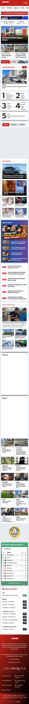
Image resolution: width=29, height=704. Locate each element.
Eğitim (18, 466)
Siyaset (16, 8)
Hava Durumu (7, 675)
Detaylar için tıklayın (14, 583)
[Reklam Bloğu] (14, 17)
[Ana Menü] (26, 3)
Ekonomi (5, 466)
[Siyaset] (26, 355)
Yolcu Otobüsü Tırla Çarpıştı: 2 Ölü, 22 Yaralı (10, 107)
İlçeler (4, 398)
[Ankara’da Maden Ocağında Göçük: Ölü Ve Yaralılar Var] (21, 442)
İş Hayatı (19, 695)
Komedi (11, 697)
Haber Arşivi (7, 690)
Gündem (9, 8)
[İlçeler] (26, 398)
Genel (3, 8)
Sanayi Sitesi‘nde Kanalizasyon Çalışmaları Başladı (7, 520)
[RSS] (24, 668)
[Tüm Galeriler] (26, 161)
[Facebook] (4, 668)
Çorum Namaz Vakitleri (19, 676)
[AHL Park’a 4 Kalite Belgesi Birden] (21, 512)
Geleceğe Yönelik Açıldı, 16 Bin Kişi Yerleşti (21, 469)
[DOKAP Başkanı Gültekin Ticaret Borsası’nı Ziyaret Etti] (21, 477)
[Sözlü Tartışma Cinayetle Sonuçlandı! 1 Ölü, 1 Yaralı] (14, 77)
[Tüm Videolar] (26, 222)
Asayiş (22, 8)
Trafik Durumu (7, 680)
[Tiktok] (16, 668)
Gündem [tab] (13, 124)
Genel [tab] (6, 124)
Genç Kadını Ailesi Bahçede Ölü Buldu (24, 97)
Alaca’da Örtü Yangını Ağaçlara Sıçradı (7, 451)
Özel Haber (5, 697)
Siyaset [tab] (21, 124)
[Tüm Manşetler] (26, 305)
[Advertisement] (14, 142)
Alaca (4, 448)
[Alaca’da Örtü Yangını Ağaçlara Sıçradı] (7, 442)
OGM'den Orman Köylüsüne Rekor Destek (7, 469)
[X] (7, 668)
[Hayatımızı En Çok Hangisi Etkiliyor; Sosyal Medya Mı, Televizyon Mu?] (6, 242)
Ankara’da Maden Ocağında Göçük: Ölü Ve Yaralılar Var (21, 453)
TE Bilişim (18, 701)
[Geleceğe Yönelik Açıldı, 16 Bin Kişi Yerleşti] (21, 461)
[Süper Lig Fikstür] (26, 589)
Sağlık (25, 697)
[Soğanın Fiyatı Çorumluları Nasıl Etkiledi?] (14, 232)
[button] (23, 67)
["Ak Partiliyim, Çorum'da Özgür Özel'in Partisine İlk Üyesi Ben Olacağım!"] (6, 248)
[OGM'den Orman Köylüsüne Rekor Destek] (7, 461)
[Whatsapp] (21, 668)
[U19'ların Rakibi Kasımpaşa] (7, 494)
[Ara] (24, 3)
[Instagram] (10, 668)
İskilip (4, 517)
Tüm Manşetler (8, 685)
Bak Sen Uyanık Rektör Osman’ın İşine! (16, 117)
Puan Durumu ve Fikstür (20, 681)
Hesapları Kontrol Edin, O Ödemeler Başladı (7, 485)
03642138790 (15, 659)
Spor (3, 499)
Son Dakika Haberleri (18, 686)
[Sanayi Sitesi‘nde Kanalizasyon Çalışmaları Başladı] (7, 512)
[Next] (18, 668)
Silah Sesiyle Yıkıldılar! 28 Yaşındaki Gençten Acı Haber (9, 97)
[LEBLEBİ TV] (5, 3)
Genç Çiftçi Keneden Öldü (23, 108)
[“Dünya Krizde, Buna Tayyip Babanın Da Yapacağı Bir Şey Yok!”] (6, 253)
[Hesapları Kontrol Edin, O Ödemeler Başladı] (7, 477)
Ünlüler (9, 695)
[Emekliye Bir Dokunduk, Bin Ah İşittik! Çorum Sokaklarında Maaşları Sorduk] (6, 259)
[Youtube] (13, 668)
